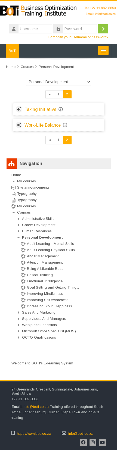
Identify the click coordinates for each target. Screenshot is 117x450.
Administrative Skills (38, 219)
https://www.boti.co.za (34, 434)
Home (16, 175)
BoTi (12, 51)
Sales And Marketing (39, 312)
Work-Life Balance (42, 125)
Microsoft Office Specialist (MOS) (49, 331)
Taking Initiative (40, 109)
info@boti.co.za (37, 407)
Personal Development (42, 237)
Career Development (38, 225)
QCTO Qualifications (39, 337)
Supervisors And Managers (44, 319)
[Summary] (61, 109)
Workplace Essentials (39, 325)
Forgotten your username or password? (78, 37)
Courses (24, 212)
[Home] (58, 12)
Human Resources (37, 231)
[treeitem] (58, 256)
